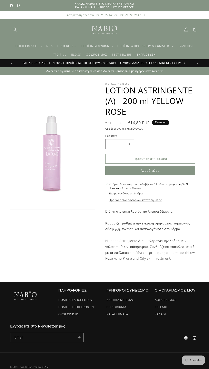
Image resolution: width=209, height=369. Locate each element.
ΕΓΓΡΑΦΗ (161, 307)
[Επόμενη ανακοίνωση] (197, 63)
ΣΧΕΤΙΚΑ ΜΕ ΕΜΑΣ (120, 300)
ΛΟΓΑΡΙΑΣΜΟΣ (165, 300)
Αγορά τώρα (150, 170)
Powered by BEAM (38, 366)
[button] (14, 29)
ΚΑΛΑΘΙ (160, 314)
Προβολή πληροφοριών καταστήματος (135, 200)
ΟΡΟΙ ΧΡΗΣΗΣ (68, 314)
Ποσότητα (111, 136)
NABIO (23, 366)
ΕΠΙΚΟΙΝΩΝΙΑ (116, 307)
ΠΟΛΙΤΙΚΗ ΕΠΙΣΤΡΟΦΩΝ (76, 307)
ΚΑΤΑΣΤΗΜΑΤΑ (117, 314)
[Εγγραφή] (78, 337)
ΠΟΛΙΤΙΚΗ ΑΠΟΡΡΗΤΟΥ (75, 300)
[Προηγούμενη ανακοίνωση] (11, 63)
